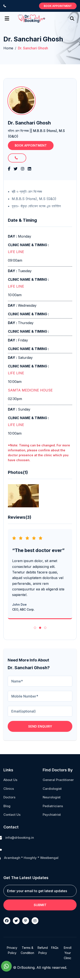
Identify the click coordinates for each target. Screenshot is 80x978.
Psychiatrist (52, 815)
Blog (6, 806)
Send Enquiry (40, 726)
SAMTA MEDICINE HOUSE (30, 390)
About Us (10, 780)
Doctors (9, 797)
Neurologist (52, 797)
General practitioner (58, 780)
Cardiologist (52, 789)
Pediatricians (53, 806)
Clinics (8, 789)
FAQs (54, 947)
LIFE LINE (16, 252)
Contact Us (11, 815)
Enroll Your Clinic (67, 953)
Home (8, 48)
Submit (40, 905)
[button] (35, 628)
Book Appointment (58, 6)
